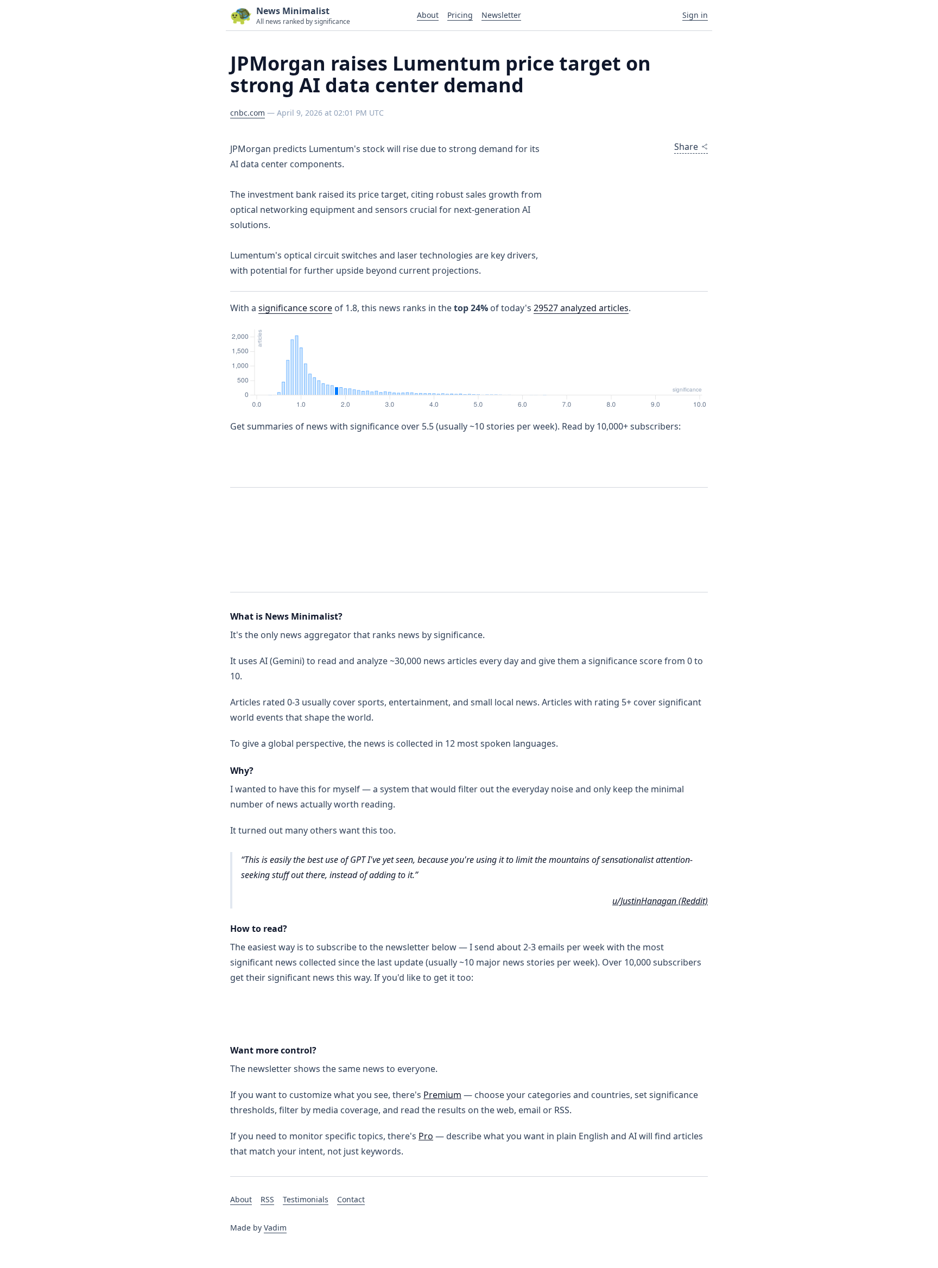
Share (686, 147)
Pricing (460, 15)
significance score (295, 308)
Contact (351, 1199)
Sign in (695, 15)
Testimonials (305, 1199)
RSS (267, 1199)
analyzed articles (581, 308)
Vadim (275, 1227)
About (428, 15)
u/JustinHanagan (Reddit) (660, 901)
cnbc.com (247, 113)
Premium (442, 1095)
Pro (426, 1136)
